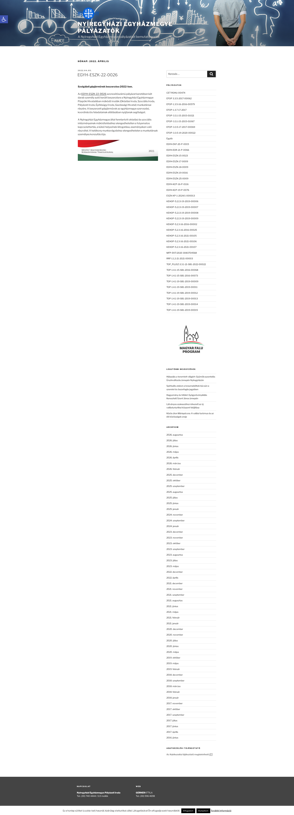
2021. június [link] (172, 606)
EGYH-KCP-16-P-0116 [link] (177, 184)
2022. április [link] (172, 577)
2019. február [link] (173, 669)
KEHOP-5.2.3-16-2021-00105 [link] (181, 235)
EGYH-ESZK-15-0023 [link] (177, 155)
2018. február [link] (173, 692)
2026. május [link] (172, 452)
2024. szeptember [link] (175, 520)
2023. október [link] (173, 543)
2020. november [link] (174, 634)
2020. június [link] (172, 646)
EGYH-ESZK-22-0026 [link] (97, 74)
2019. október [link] (173, 657)
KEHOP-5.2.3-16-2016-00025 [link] (181, 230)
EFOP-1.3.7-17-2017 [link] (176, 110)
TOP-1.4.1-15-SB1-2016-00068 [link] (182, 270)
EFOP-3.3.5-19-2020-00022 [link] (180, 132)
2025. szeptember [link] (175, 486)
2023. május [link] (172, 566)
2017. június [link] (172, 726)
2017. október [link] (173, 709)
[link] (4, 19)
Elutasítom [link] (203, 810)
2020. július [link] (172, 640)
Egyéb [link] (169, 138)
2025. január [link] (172, 509)
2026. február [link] (173, 469)
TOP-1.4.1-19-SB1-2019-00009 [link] (182, 281)
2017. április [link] (172, 732)
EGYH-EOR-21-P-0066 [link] (177, 150)
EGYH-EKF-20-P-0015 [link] (177, 144)
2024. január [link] (172, 526)
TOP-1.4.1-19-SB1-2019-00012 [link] (182, 293)
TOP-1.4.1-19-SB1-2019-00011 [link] (182, 287)
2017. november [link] (174, 703)
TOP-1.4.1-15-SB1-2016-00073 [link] (182, 275)
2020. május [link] (172, 652)
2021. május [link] (172, 612)
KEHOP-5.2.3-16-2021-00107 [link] (181, 247)
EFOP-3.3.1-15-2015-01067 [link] (180, 121)
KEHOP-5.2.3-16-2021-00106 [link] (181, 241)
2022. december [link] (174, 572)
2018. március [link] (173, 686)
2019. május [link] (172, 663)
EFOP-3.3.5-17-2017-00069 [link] (180, 127)
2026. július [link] (172, 440)
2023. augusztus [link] (174, 554)
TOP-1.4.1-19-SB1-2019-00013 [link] (182, 298)
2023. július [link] (172, 560)
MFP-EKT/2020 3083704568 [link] (181, 252)
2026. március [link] (173, 463)
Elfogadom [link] (188, 810)
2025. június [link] (172, 503)
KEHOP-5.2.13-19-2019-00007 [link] (182, 207)
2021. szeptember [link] (175, 594)
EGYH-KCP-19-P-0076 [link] (177, 190)
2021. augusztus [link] (174, 600)
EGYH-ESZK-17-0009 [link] (177, 161)
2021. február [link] (173, 617)
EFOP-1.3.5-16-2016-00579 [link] (180, 104)
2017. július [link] (171, 720)
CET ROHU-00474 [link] (175, 92)
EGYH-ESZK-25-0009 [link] (177, 178)
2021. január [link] (172, 623)
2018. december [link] (174, 674)
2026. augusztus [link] (174, 434)
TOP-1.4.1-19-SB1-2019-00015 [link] (182, 310)
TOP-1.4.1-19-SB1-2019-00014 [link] (182, 304)
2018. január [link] (172, 697)
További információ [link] (221, 810)
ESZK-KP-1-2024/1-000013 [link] (180, 195)
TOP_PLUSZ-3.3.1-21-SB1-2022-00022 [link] (186, 264)
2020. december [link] (174, 629)
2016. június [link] (172, 737)
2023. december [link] (174, 531)
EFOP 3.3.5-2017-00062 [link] (179, 98)
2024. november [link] (174, 514)
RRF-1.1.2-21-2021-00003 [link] (179, 258)
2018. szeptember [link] (175, 680)
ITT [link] (210, 754)
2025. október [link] (173, 480)
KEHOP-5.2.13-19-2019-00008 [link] (182, 212)
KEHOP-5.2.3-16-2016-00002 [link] (181, 224)
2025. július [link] (172, 497)
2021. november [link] (174, 589)
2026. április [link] (172, 457)
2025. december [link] (174, 474)
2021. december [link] (174, 583)
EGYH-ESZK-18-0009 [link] (177, 167)
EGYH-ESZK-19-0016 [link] (177, 172)
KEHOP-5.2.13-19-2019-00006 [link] (182, 201)
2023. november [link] (174, 537)
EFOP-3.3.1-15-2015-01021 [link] (180, 115)
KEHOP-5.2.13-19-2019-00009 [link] (182, 218)
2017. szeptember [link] (175, 714)
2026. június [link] (172, 446)
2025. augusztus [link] (174, 492)
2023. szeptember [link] (175, 549)
